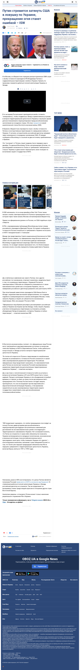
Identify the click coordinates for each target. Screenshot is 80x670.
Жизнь (34, 580)
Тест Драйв (18, 599)
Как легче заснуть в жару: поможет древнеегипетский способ (60, 67)
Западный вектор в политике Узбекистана (62, 303)
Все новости (74, 580)
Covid (34, 614)
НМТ (41, 594)
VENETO (50, 5)
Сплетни (22, 619)
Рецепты (17, 604)
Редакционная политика (13, 536)
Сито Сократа (58, 278)
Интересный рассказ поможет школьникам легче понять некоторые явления (62, 56)
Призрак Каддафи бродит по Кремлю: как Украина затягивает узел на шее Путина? (61, 217)
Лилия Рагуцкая (10, 26)
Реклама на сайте (19, 550)
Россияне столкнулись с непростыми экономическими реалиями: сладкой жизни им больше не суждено (63, 274)
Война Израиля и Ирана (40, 5)
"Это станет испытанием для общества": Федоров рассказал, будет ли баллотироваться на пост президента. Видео (65, 152)
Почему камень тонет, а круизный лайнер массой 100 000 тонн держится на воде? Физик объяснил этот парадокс (62, 49)
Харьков (21, 584)
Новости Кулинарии (31, 604)
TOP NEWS (58, 113)
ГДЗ (16, 594)
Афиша (17, 619)
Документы (33, 550)
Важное (57, 10)
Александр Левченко (59, 306)
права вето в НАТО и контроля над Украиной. (32, 482)
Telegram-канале (37, 500)
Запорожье (27, 584)
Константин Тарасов (59, 232)
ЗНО (37, 594)
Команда (33, 546)
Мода (32, 619)
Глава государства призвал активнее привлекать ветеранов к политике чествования (63, 142)
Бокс (32, 589)
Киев (16, 584)
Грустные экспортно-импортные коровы (61, 294)
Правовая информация (51, 546)
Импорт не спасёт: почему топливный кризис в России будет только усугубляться (63, 238)
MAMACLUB (29, 614)
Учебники (21, 594)
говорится (36, 123)
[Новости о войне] (35, 536)
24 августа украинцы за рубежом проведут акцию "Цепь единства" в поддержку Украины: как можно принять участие (65, 32)
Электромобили (26, 599)
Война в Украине (27, 5)
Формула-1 (37, 589)
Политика (15, 580)
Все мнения (58, 311)
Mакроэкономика (30, 609)
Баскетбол (22, 589)
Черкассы (38, 584)
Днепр (32, 584)
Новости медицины (20, 614)
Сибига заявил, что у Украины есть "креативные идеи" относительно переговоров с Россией (65, 169)
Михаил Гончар (58, 242)
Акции (32, 599)
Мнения (57, 212)
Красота (28, 619)
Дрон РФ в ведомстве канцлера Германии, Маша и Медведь (61, 284)
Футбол (17, 589)
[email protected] (20, 658)
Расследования (45, 580)
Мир (23, 580)
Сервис (37, 599)
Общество (64, 580)
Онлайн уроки (28, 594)
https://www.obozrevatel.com (54, 626)
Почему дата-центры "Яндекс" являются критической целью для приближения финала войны (62, 228)
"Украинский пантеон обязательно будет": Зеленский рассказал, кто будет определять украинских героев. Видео (65, 136)
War (17, 26)
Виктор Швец (58, 221)
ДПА (34, 594)
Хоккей (28, 589)
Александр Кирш (59, 288)
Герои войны (18, 5)
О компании (18, 546)
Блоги (52, 580)
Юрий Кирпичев (58, 297)
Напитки (23, 604)
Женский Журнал (39, 619)
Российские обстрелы (59, 5)
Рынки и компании (20, 609)
